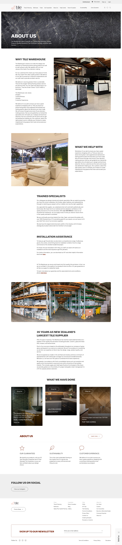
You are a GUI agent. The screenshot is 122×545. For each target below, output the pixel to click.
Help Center (63, 7)
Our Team (99, 504)
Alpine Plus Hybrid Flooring (60, 508)
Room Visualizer (72, 7)
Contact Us (85, 515)
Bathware (35, 7)
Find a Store (17, 509)
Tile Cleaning (85, 508)
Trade (41, 7)
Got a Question (95, 7)
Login (109, 2)
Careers (99, 506)
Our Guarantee (100, 508)
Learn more (94, 436)
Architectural (86, 2)
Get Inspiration (48, 7)
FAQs (83, 504)
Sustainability (83, 7)
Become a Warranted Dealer (104, 511)
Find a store (97, 1)
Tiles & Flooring (28, 7)
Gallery (70, 508)
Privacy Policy (85, 513)
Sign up (104, 2)
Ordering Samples (86, 517)
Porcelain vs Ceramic (87, 520)
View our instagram (19, 489)
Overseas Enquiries (101, 513)
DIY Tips (84, 506)
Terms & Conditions (87, 511)
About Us (55, 7)
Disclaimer (108, 540)
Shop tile (19, 391)
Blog (69, 506)
